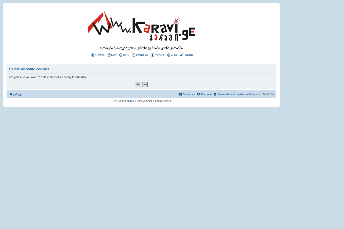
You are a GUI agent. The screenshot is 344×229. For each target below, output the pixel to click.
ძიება (126, 54)
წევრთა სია (142, 54)
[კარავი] (141, 27)
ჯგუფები (159, 54)
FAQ (113, 54)
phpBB (129, 100)
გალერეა (100, 54)
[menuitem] (172, 55)
